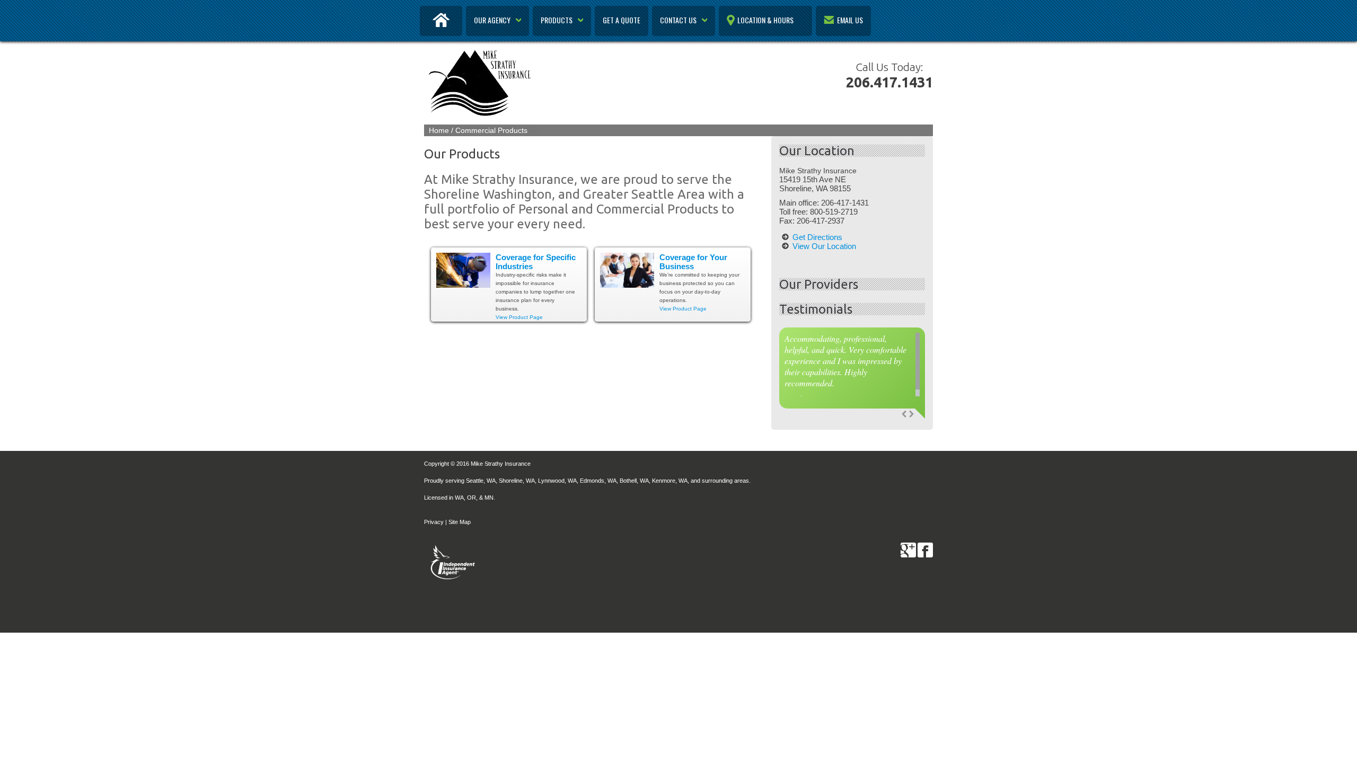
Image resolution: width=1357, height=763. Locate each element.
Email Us (850, 19)
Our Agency (492, 19)
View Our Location (824, 246)
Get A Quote (621, 19)
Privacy (434, 522)
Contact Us (678, 19)
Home (439, 130)
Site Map (459, 522)
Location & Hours (765, 19)
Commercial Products (491, 130)
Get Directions (817, 237)
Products (556, 19)
